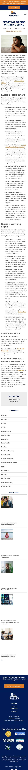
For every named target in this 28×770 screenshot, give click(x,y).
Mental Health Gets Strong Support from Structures (8, 655)
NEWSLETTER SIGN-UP (10, 767)
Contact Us (14, 402)
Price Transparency (17, 759)
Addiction (4, 415)
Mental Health (5, 455)
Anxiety (3, 423)
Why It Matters (5, 486)
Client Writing (5, 435)
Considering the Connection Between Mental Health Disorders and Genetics (10, 622)
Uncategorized (5, 478)
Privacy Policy (6, 758)
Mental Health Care (7, 459)
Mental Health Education (9, 463)
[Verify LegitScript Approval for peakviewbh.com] (8, 747)
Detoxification (5, 443)
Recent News (5, 470)
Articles (8, 31)
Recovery (4, 474)
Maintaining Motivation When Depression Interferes (9, 589)
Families (4, 447)
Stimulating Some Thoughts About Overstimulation (8, 523)
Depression (14, 31)
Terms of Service (14, 758)
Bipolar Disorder (6, 431)
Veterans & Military (7, 482)
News (20, 31)
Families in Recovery (7, 451)
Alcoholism (4, 419)
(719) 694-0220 (14, 399)
